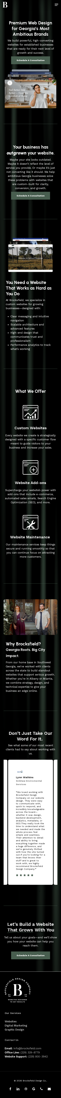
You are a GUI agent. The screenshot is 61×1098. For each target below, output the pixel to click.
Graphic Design (14, 1029)
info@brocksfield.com (27, 1048)
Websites (11, 1021)
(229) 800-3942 (38, 1056)
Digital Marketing (16, 1025)
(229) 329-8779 (30, 1052)
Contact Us (11, 1040)
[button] (56, 4)
